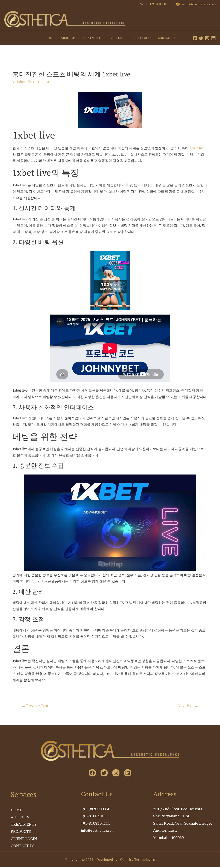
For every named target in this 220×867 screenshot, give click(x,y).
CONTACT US (167, 38)
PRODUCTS (116, 38)
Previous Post (35, 705)
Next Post (188, 705)
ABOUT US (68, 38)
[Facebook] (194, 38)
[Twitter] (201, 38)
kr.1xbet (18, 81)
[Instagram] (207, 38)
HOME (50, 38)
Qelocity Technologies (137, 859)
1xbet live (196, 148)
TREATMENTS (92, 38)
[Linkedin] (213, 38)
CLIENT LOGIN (141, 38)
